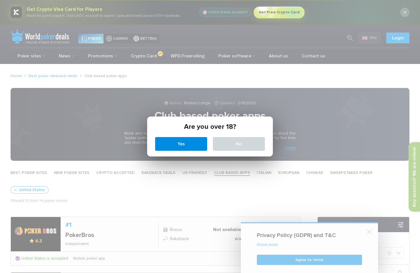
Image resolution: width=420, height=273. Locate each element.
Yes (181, 144)
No (239, 144)
